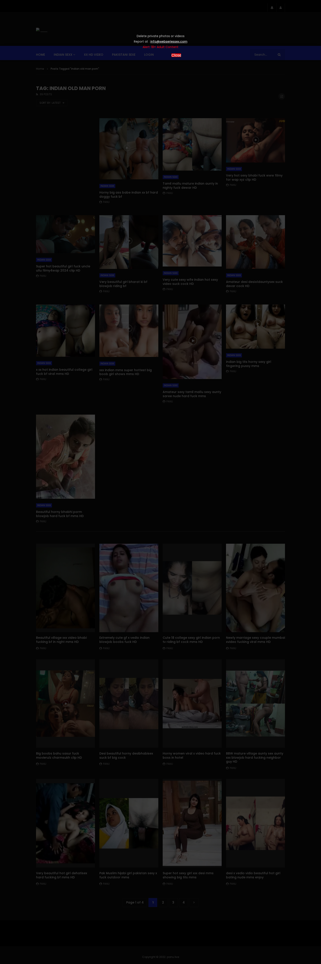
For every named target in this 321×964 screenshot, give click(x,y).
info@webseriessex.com (168, 41)
